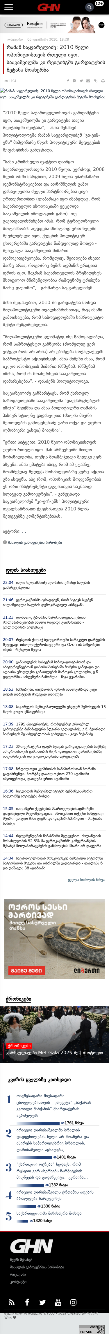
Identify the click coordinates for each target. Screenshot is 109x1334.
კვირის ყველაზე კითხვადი (39, 1079)
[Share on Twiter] (81, 81)
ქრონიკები (18, 999)
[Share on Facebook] (67, 81)
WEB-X (92, 1313)
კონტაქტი (18, 1281)
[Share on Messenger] (74, 81)
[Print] (103, 81)
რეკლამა (18, 1274)
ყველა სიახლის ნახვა (86, 880)
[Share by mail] (88, 81)
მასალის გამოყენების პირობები (34, 542)
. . (24, 531)
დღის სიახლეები (26, 570)
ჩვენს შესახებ (21, 1260)
